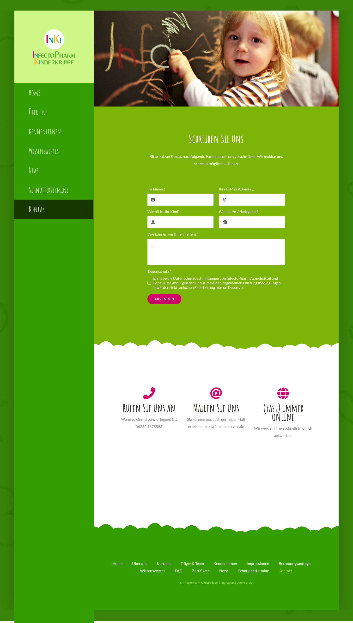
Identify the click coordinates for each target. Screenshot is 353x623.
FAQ (179, 570)
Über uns (139, 563)
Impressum (227, 582)
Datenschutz (245, 582)
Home (117, 563)
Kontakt (285, 570)
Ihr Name (156, 189)
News (224, 570)
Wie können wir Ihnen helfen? (171, 234)
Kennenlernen (225, 563)
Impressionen (258, 563)
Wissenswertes (152, 570)
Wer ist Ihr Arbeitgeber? (238, 211)
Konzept (164, 563)
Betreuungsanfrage (294, 563)
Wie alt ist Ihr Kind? (163, 211)
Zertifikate (201, 570)
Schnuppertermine (253, 570)
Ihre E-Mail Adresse (236, 189)
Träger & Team (192, 563)
